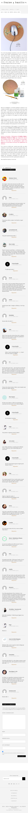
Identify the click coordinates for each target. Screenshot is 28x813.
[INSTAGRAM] (16, 784)
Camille (11, 522)
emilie (10, 299)
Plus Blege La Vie (13, 671)
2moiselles (11, 654)
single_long (4, 9)
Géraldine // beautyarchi (15, 609)
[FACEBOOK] (9, 784)
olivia (10, 505)
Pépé (10, 426)
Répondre (14, 190)
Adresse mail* (6, 738)
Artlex (10, 381)
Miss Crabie (12, 244)
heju (10, 553)
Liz (9, 362)
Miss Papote (12, 396)
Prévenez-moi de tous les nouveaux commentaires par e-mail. (13, 754)
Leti (10, 490)
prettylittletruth (13, 229)
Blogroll (14, 795)
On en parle (14, 790)
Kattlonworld (12, 690)
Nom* (3, 731)
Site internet (6, 745)
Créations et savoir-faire (13, 127)
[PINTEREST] (14, 784)
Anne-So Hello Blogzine (14, 639)
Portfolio (14, 798)
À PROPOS (14, 793)
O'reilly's (11, 214)
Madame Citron (13, 178)
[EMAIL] (18, 784)
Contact (14, 800)
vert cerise (11, 441)
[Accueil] (14, 2)
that (19, 352)
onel (10, 329)
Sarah (10, 277)
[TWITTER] (11, 784)
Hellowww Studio (18, 810)
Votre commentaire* (8, 712)
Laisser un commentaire (9, 169)
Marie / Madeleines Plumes (15, 538)
